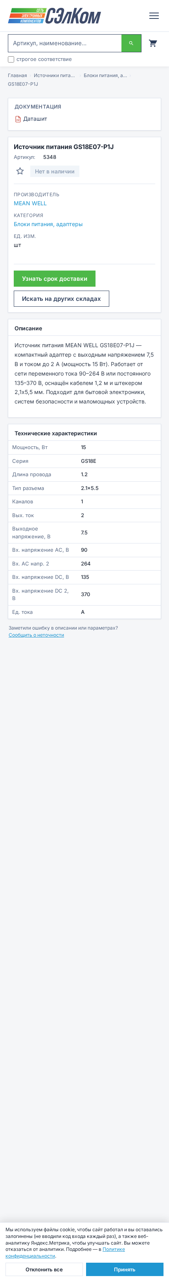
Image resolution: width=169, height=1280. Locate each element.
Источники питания (55, 75)
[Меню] (154, 16)
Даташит (32, 118)
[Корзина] (153, 43)
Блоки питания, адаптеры (105, 75)
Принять (125, 1269)
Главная (17, 75)
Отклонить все (44, 1269)
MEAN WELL (30, 203)
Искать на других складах (61, 298)
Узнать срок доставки (54, 278)
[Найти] (131, 43)
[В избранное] (20, 171)
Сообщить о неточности (36, 635)
